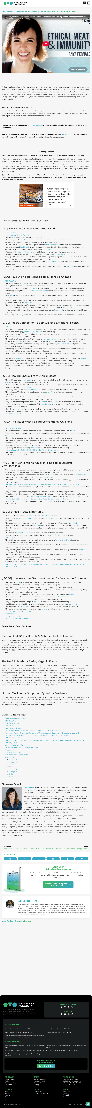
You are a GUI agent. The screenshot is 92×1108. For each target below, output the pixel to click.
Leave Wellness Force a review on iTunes (21, 748)
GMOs (55, 402)
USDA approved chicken (40, 497)
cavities (50, 250)
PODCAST (9, 1077)
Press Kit (66, 1095)
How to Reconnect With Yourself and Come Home (21, 1029)
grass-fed (59, 310)
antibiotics (82, 475)
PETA (12, 295)
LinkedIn (12, 764)
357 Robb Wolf (11, 281)
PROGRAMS (68, 1077)
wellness (49, 286)
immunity (33, 516)
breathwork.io (11, 614)
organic (31, 397)
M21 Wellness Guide (13, 616)
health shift (24, 247)
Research (8, 1097)
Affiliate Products (40, 1091)
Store (7, 1093)
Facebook (13, 760)
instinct (31, 329)
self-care (24, 607)
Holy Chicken (53, 450)
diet (7, 382)
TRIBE (36, 1077)
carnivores (29, 303)
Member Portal (39, 1081)
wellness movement (51, 339)
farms (7, 489)
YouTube (12, 777)
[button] (88, 3)
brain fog (27, 387)
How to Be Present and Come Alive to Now (18, 1032)
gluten (37, 526)
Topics (7, 1081)
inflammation (59, 535)
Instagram (13, 762)
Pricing (36, 1085)
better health (33, 390)
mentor (45, 609)
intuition (70, 266)
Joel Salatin (10, 426)
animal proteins (62, 540)
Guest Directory (10, 1083)
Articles (7, 1095)
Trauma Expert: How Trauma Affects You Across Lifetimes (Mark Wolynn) (66, 1046)
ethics (22, 283)
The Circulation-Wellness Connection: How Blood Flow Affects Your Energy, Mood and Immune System (24, 1036)
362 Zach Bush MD (13, 428)
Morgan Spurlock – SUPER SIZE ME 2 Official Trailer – (26, 450)
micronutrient (51, 262)
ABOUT (66, 1089)
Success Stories (39, 1083)
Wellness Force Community (16, 619)
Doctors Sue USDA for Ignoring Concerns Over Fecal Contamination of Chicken (37, 499)
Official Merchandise (41, 1093)
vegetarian (19, 358)
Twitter (12, 774)
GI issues (74, 431)
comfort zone (50, 245)
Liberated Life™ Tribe (70, 1079)
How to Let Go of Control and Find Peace (59, 1032)
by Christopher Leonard (42, 484)
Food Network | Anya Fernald (17, 235)
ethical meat (46, 516)
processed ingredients (33, 332)
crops (49, 559)
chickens (34, 448)
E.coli (75, 523)
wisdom (16, 594)
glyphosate (55, 518)
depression (84, 358)
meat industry (67, 135)
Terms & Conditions (83, 1104)
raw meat (26, 380)
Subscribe (8, 1085)
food (23, 240)
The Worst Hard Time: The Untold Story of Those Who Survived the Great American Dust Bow (43, 564)
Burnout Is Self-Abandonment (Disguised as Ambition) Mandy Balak (24, 1046)
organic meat (46, 404)
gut (53, 438)
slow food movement (26, 252)
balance (37, 602)
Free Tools (8, 1091)
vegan (22, 315)
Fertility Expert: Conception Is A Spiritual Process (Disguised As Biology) (25, 1054)
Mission (65, 1093)
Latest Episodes (10, 1079)
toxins (43, 402)
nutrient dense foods (24, 533)
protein (19, 341)
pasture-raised (15, 414)
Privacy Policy (71, 1104)
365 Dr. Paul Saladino (14, 538)
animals (32, 288)
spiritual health (59, 254)
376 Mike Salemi (12, 327)
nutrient (33, 455)
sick (7, 436)
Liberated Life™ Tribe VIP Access (74, 1083)
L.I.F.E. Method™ (69, 1085)
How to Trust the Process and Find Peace (59, 1029)
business (71, 594)
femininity (73, 604)
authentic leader (59, 597)
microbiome (10, 356)
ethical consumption (38, 291)
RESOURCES (10, 1089)
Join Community (40, 1079)
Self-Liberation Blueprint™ (72, 1081)
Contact (66, 1097)
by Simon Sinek (18, 611)
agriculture (67, 308)
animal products (36, 125)
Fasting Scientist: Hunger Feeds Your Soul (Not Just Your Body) (25, 1050)
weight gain (49, 477)
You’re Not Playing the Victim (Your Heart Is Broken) (62, 1050)
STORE (37, 1089)
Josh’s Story (67, 1091)
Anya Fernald (36, 111)
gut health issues (26, 518)
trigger (18, 582)
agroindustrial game (63, 344)
